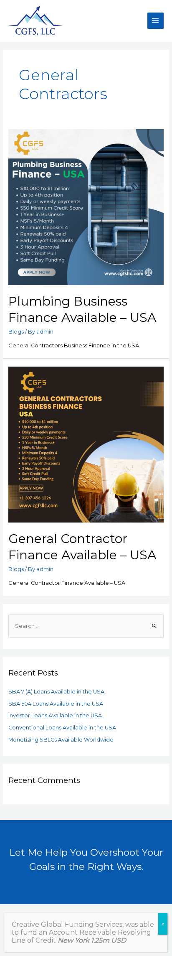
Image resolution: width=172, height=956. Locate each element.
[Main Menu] (155, 21)
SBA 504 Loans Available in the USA (55, 704)
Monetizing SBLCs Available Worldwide (61, 740)
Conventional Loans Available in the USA (62, 727)
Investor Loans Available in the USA (55, 715)
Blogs (16, 332)
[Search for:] (86, 626)
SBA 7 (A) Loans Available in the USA (56, 691)
